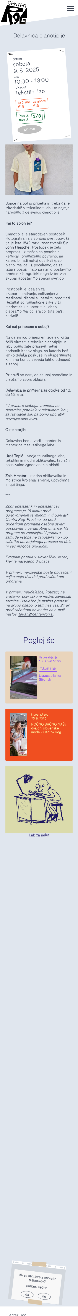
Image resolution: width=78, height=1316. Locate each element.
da (27, 1294)
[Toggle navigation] (70, 8)
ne (44, 1296)
